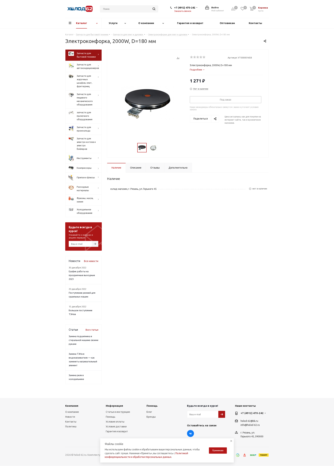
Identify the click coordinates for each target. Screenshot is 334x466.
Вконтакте (190, 433)
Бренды (151, 416)
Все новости (91, 261)
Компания (71, 405)
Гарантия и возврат (117, 431)
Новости (70, 416)
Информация (114, 405)
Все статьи (92, 329)
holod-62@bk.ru (249, 421)
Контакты (70, 421)
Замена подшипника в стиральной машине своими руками (83, 340)
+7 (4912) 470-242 (184, 7)
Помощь (110, 416)
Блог (149, 412)
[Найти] (154, 8)
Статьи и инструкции (118, 412)
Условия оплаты (115, 421)
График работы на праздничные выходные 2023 (82, 275)
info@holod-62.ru (250, 425)
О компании (72, 412)
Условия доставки (116, 426)
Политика (70, 426)
